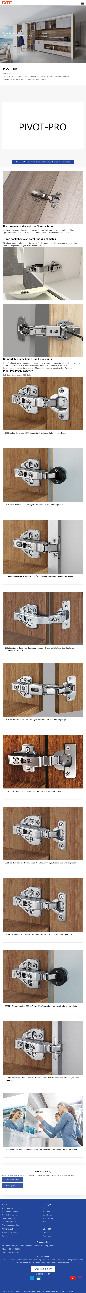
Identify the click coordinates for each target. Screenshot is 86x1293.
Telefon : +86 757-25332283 (12, 1249)
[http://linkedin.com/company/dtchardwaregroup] (38, 1278)
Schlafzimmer (48, 1215)
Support (4, 1236)
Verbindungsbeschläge (10, 1225)
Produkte (10, 35)
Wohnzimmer (48, 1218)
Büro (45, 1222)
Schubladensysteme (9, 1215)
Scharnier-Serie (19, 35)
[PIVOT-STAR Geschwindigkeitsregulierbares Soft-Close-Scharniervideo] (43, 125)
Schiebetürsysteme (9, 1222)
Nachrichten (47, 1236)
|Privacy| (70, 1291)
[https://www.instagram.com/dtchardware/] (80, 1278)
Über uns (46, 1232)
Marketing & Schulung (10, 1232)
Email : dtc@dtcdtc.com (10, 1252)
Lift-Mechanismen (8, 1218)
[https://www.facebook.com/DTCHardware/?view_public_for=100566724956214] (32, 1278)
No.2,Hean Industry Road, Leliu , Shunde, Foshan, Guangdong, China (28, 1246)
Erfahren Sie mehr (43, 1269)
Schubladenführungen (10, 1211)
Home (4, 35)
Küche (45, 1208)
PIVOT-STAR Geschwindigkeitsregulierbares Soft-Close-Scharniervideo (43, 162)
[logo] (7, 2)
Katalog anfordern (12, 1186)
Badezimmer (47, 1211)
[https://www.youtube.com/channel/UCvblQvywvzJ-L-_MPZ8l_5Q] (73, 1278)
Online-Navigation (13, 1179)
